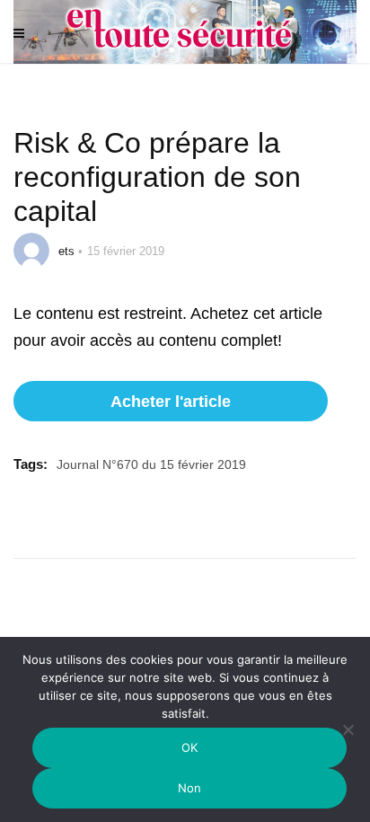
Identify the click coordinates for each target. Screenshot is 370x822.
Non (190, 788)
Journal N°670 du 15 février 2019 (151, 464)
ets (66, 251)
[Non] (348, 740)
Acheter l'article (170, 402)
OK (189, 747)
